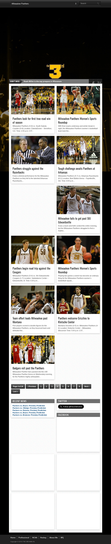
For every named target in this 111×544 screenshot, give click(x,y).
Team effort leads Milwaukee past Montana (30, 320)
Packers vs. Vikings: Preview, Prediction (29, 408)
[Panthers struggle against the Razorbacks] (32, 163)
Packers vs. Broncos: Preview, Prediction (30, 415)
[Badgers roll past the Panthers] (32, 363)
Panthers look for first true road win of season (31, 120)
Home (12, 537)
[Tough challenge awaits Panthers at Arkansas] (78, 163)
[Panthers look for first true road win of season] (32, 113)
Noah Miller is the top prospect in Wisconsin (43, 81)
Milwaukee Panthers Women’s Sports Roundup (77, 120)
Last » (15, 392)
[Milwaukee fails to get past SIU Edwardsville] (78, 213)
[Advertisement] (60, 34)
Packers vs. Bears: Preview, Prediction (29, 406)
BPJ (62, 537)
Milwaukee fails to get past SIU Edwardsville (74, 220)
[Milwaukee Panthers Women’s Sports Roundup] (78, 113)
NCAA (34, 537)
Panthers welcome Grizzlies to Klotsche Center (74, 320)
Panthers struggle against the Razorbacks (28, 170)
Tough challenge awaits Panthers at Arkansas (76, 170)
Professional (23, 537)
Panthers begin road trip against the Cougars (31, 270)
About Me (53, 537)
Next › (86, 386)
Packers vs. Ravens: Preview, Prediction (29, 410)
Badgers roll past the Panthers (28, 368)
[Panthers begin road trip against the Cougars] (32, 263)
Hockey (43, 537)
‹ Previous (32, 386)
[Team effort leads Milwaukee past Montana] (32, 313)
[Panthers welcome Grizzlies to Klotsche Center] (78, 313)
